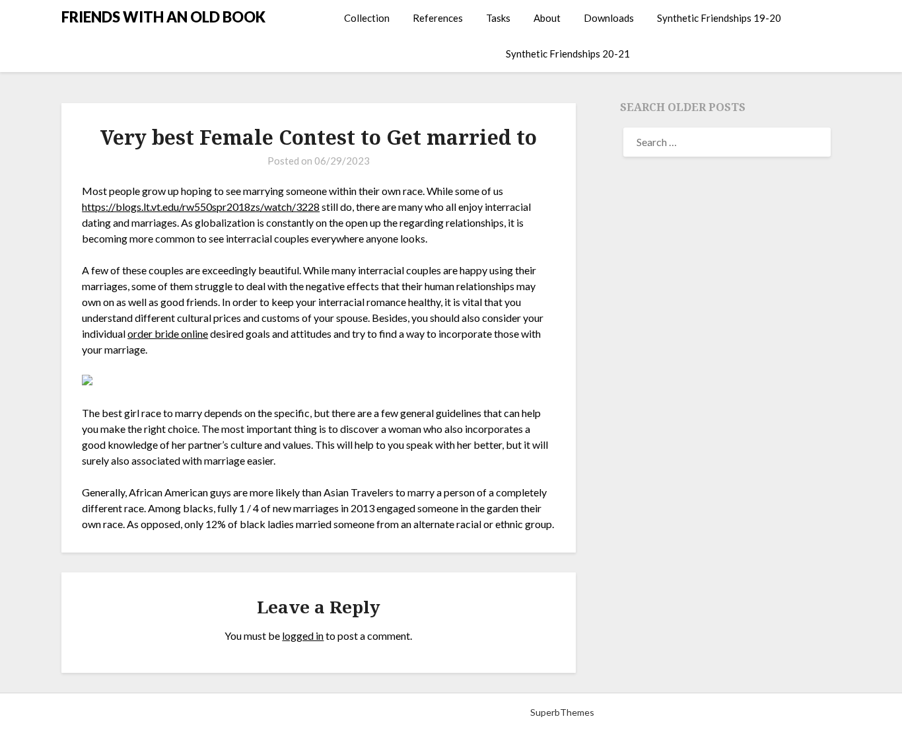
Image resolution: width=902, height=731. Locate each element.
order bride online (167, 333)
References (438, 18)
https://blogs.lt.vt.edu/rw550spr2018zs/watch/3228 (201, 206)
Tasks (498, 18)
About (547, 18)
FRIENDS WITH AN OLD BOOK (163, 17)
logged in (303, 635)
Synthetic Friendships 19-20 (719, 18)
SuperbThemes (562, 712)
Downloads (609, 18)
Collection (367, 18)
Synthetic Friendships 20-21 (568, 53)
